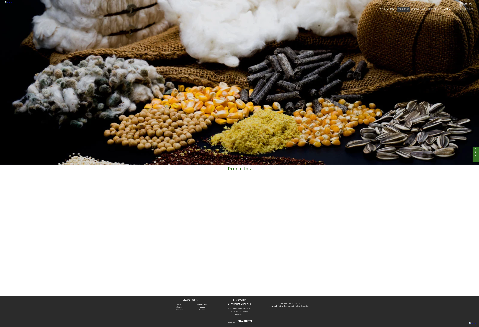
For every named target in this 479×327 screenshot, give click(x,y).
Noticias (447, 9)
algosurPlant (418, 9)
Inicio (382, 9)
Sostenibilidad (434, 9)
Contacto (468, 9)
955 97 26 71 (239, 314)
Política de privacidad (286, 306)
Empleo (457, 9)
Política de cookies (301, 306)
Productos (403, 9)
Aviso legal (273, 306)
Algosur (391, 9)
